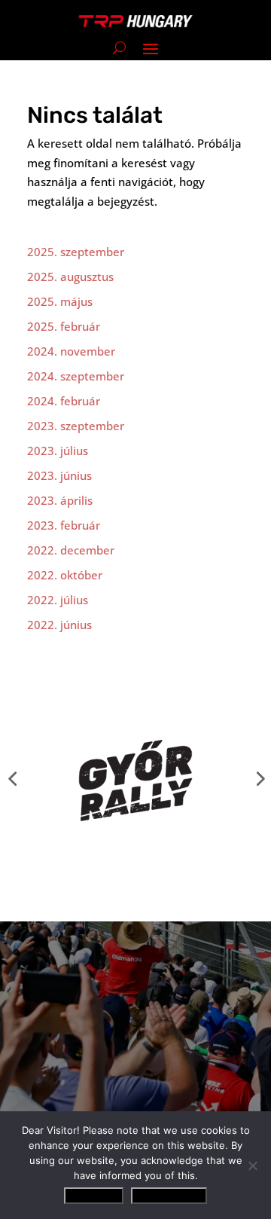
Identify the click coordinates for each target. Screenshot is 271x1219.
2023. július (57, 450)
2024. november (71, 351)
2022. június (59, 624)
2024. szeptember (75, 375)
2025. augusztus (70, 276)
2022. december (70, 550)
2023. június (59, 475)
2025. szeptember (75, 251)
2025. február (63, 326)
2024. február (63, 400)
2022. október (64, 574)
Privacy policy (169, 1196)
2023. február (63, 525)
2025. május (60, 301)
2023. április (60, 500)
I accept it (93, 1196)
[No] (252, 1165)
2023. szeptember (75, 425)
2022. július (57, 599)
